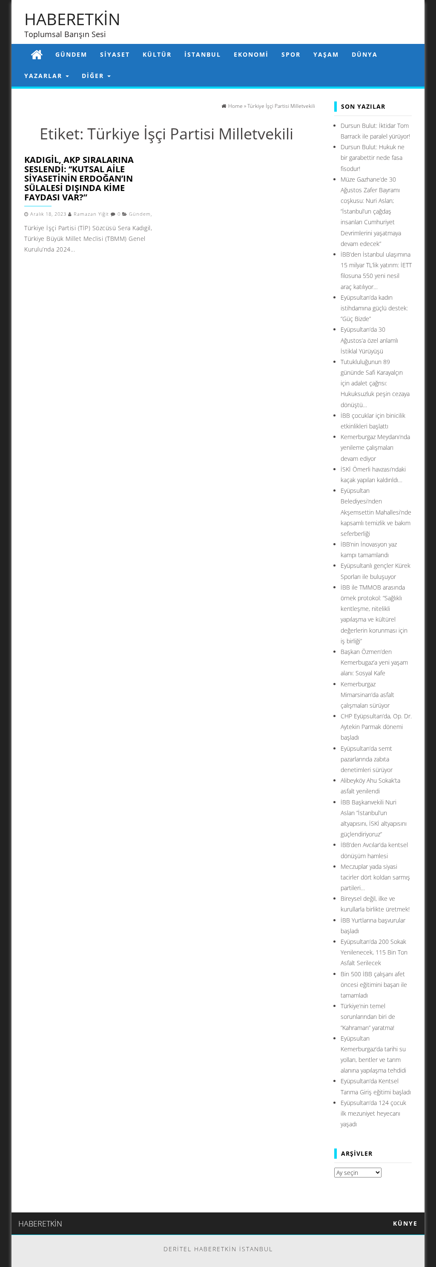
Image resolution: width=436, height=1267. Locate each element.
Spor (291, 54)
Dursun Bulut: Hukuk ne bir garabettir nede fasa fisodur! (372, 157)
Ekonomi (251, 54)
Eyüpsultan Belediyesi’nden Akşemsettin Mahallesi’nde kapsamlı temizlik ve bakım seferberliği (376, 512)
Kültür (157, 54)
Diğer (94, 76)
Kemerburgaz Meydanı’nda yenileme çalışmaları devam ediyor (375, 447)
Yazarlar (44, 76)
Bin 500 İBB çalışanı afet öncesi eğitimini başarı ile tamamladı (374, 984)
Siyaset (115, 54)
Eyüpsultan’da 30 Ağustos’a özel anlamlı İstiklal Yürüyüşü (369, 340)
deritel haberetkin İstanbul (218, 1249)
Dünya (365, 54)
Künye (405, 1223)
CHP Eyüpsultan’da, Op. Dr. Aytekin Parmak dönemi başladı (376, 726)
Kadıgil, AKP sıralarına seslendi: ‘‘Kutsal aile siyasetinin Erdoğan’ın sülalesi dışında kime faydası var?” (79, 178)
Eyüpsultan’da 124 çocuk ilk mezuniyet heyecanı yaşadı (373, 1113)
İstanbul (202, 54)
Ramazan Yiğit (91, 214)
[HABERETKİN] (37, 54)
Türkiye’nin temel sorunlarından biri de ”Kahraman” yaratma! (368, 1016)
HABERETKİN (72, 19)
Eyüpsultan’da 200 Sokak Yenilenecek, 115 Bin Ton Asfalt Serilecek (374, 952)
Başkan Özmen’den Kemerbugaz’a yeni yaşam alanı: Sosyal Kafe (374, 662)
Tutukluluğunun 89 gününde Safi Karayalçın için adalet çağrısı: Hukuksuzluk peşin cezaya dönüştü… (375, 383)
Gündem (71, 54)
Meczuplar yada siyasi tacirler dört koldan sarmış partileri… (375, 877)
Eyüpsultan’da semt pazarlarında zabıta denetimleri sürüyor (367, 759)
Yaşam (326, 54)
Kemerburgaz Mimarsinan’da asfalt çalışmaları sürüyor (367, 694)
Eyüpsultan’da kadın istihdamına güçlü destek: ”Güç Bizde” (374, 308)
